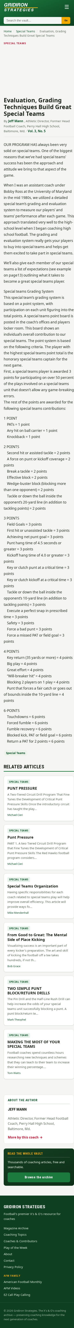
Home (8, 31)
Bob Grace (13, 966)
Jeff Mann (15, 121)
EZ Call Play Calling (17, 1295)
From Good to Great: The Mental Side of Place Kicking (37, 937)
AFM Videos (12, 1288)
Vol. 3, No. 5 (37, 131)
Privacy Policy (13, 1267)
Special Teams (25, 31)
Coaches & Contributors (20, 1241)
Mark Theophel (16, 1019)
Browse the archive (39, 1177)
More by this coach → (25, 1137)
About (8, 1254)
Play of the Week (15, 1248)
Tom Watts (14, 1073)
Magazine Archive (16, 1228)
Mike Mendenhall (18, 913)
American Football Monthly (23, 1282)
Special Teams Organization (32, 886)
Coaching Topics (15, 1234)
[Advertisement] (37, 71)
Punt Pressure (20, 837)
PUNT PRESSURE (22, 788)
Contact (9, 1260)
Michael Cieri (15, 815)
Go (65, 20)
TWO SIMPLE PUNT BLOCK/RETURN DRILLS (28, 990)
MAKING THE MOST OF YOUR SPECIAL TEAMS (33, 1044)
